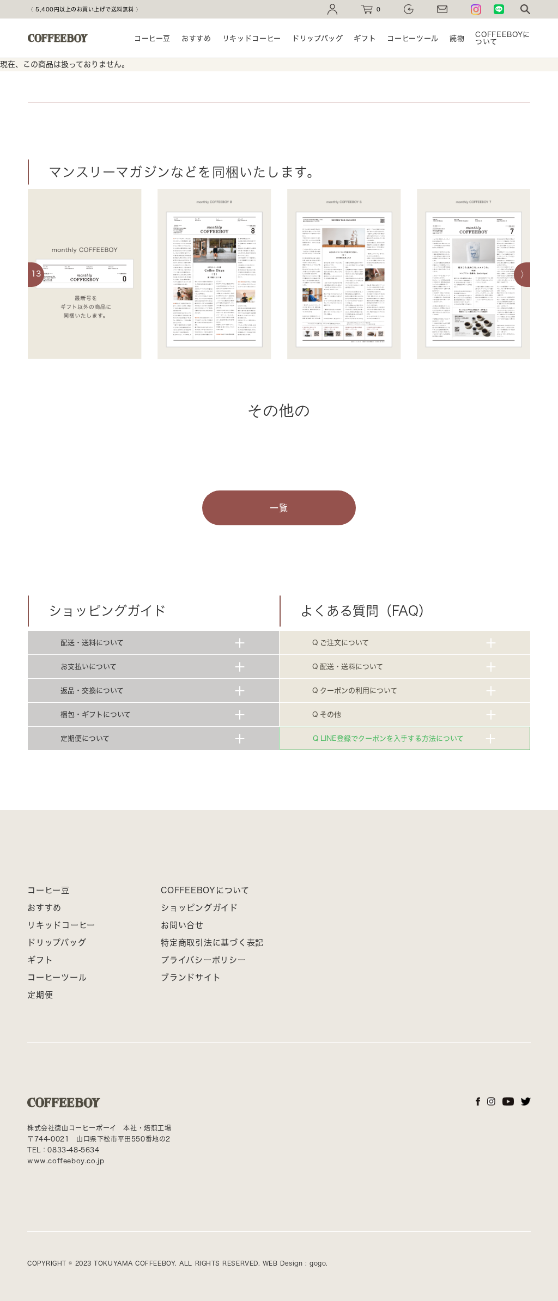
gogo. (317, 1263)
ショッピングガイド (199, 908)
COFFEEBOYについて (502, 38)
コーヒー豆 (152, 38)
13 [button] (36, 274)
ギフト (365, 38)
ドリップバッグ (317, 38)
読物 (457, 38)
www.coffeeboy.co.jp (65, 1160)
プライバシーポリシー (203, 960)
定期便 (40, 995)
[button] (522, 274)
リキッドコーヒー (251, 38)
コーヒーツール (413, 38)
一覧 (279, 508)
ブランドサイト (191, 977)
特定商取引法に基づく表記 (212, 942)
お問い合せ (182, 925)
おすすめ (196, 38)
